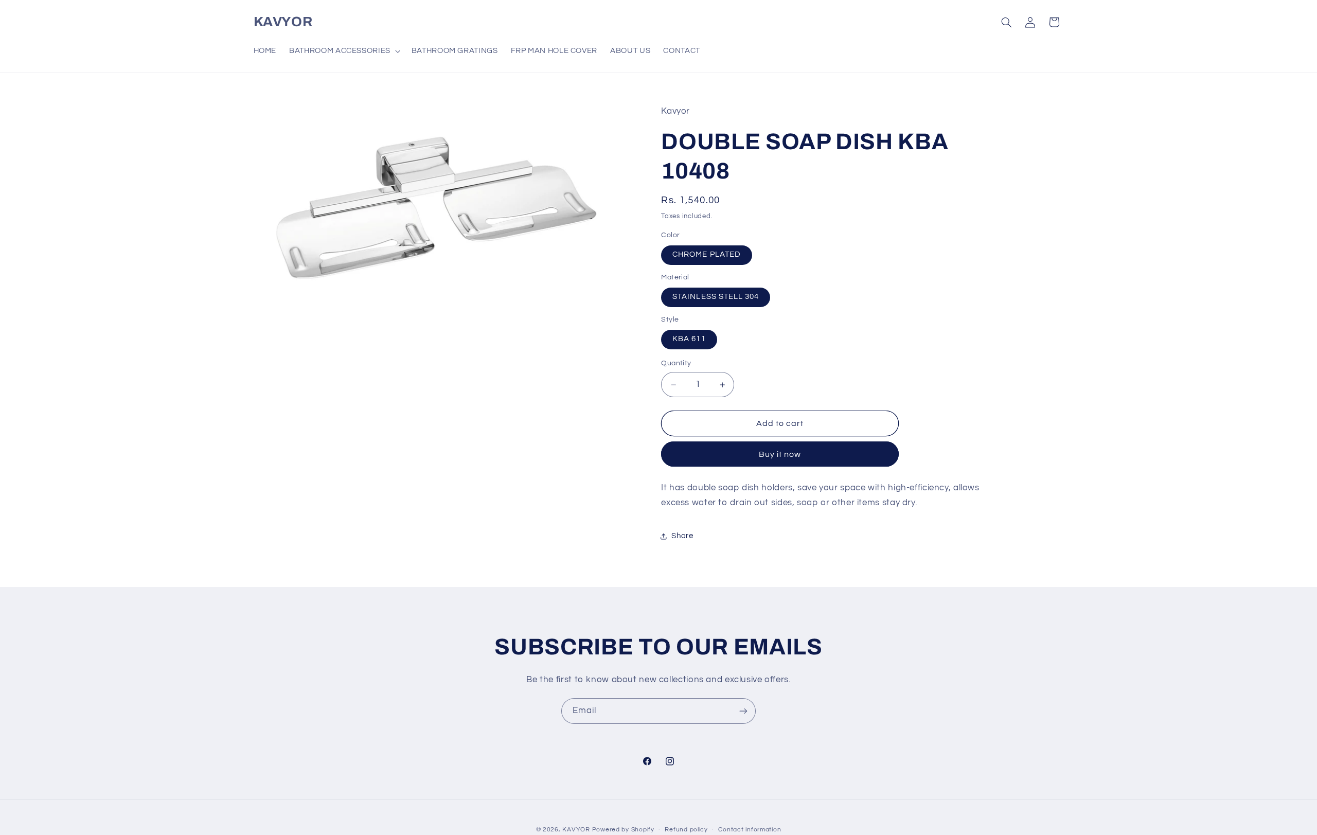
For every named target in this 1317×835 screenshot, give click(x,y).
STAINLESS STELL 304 (715, 297)
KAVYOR (576, 829)
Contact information (749, 829)
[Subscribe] (743, 710)
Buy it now (780, 454)
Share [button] (682, 536)
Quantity (676, 363)
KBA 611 (688, 339)
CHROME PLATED (706, 255)
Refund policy (686, 829)
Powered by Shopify (623, 829)
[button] (344, 51)
